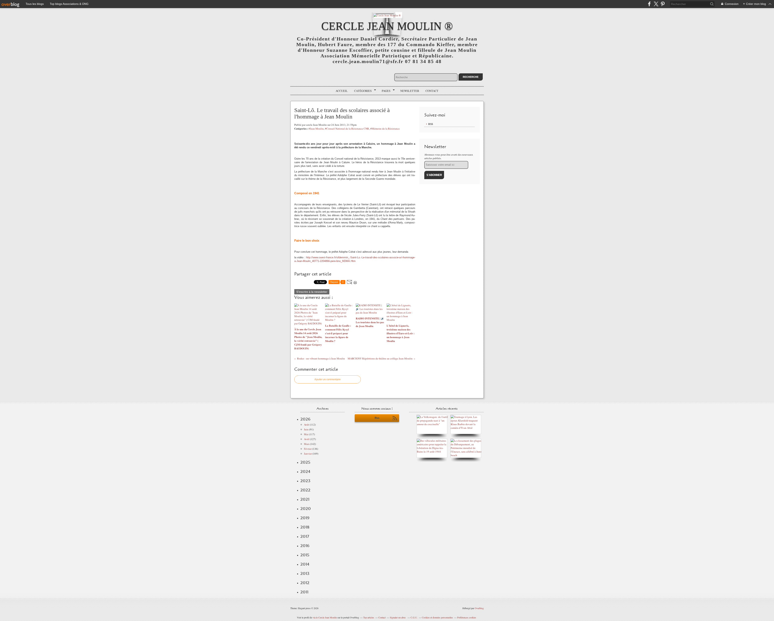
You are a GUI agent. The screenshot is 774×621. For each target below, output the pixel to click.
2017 (304, 536)
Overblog (479, 608)
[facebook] (649, 4)
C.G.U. (414, 617)
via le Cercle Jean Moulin (325, 617)
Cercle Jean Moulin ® (387, 26)
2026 (305, 419)
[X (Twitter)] (656, 4)
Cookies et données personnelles (437, 617)
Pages (384, 91)
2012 (304, 582)
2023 (305, 480)
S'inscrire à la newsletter (311, 291)
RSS (430, 124)
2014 (304, 564)
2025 (305, 462)
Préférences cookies (466, 617)
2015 (304, 554)
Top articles (368, 617)
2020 (305, 508)
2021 (304, 499)
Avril (306, 439)
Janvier (308, 453)
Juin (306, 429)
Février (308, 449)
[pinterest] (662, 4)
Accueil (342, 91)
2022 (305, 490)
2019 (304, 517)
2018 (304, 527)
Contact (431, 91)
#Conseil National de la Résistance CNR (347, 128)
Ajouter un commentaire (327, 379)
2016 (304, 545)
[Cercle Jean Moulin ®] (387, 15)
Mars (306, 444)
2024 (305, 471)
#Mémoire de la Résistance (385, 128)
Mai (306, 434)
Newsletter (409, 91)
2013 (304, 573)
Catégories (361, 91)
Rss (377, 418)
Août (306, 424)
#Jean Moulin (316, 128)
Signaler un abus (398, 617)
